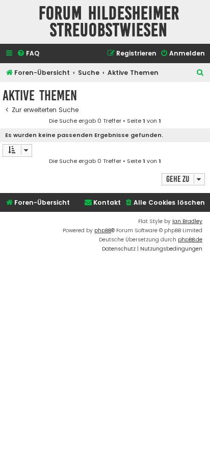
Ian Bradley (187, 221)
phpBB (102, 230)
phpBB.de (190, 239)
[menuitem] (28, 54)
